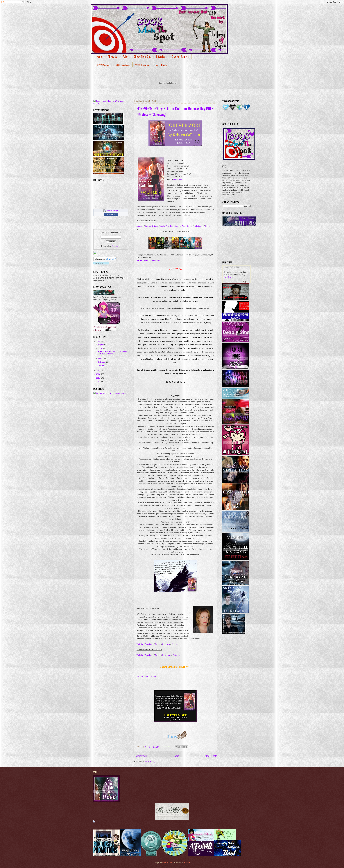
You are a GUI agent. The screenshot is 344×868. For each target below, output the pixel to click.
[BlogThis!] (178, 746)
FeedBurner (116, 246)
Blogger (187, 863)
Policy (125, 56)
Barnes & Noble (151, 226)
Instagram (166, 655)
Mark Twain (228, 277)
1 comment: (166, 747)
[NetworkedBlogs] (110, 211)
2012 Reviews (103, 65)
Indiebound (199, 226)
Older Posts (210, 756)
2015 (98, 370)
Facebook (149, 644)
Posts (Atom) (150, 761)
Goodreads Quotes (243, 282)
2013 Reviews (123, 65)
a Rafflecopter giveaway (147, 676)
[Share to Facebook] (183, 746)
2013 (98, 378)
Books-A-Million (166, 226)
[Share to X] (181, 746)
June (100, 348)
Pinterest (166, 644)
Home (99, 56)
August (101, 345)
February (102, 362)
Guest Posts (161, 65)
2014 (98, 374)
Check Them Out (142, 56)
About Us (112, 56)
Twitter (158, 644)
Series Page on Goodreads (148, 260)
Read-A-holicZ (167, 863)
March (101, 358)
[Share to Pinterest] (186, 746)
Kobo (207, 226)
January (101, 366)
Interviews (161, 56)
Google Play (180, 226)
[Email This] (176, 746)
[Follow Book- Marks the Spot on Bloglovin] (105, 260)
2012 (98, 382)
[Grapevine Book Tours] (172, 819)
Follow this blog (111, 214)
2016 (98, 342)
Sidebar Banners (180, 56)
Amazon (140, 226)
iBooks (189, 226)
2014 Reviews (142, 65)
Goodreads (178, 179)
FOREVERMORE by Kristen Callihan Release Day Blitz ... (112, 352)
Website (140, 644)
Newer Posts (140, 756)
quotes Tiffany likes (232, 267)
